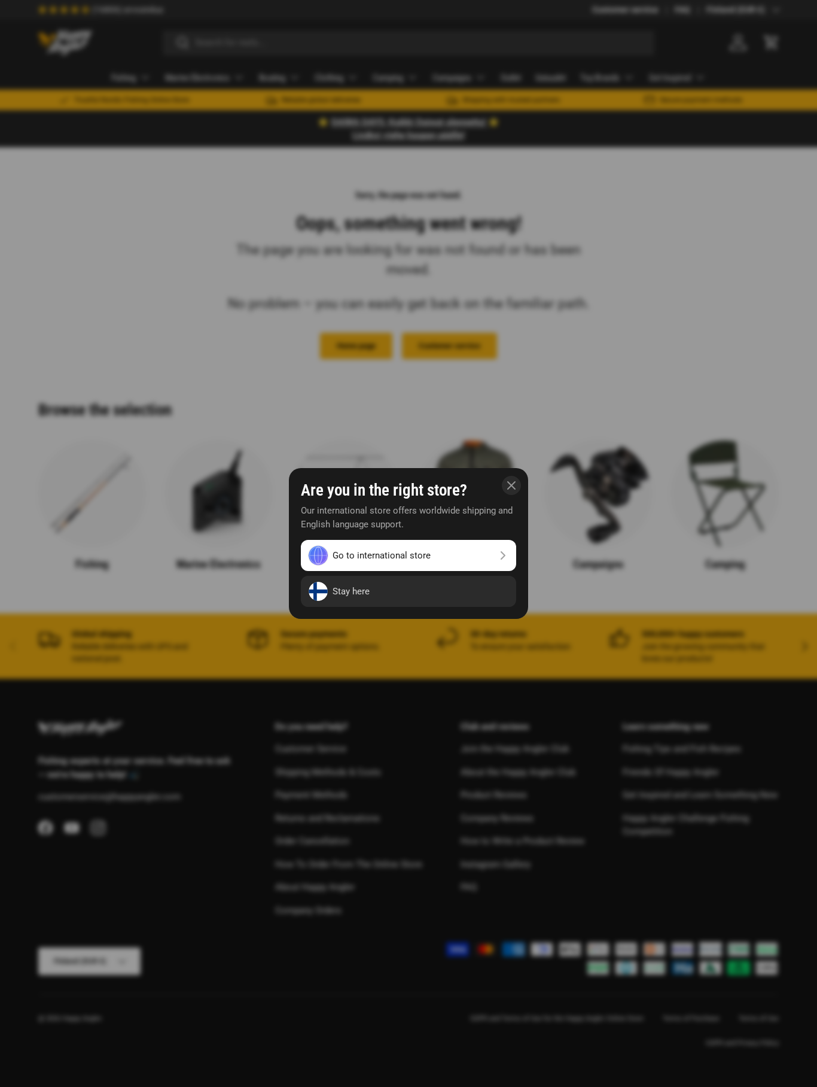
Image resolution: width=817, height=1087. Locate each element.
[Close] (511, 485)
